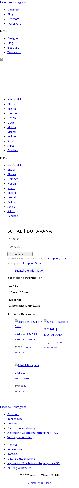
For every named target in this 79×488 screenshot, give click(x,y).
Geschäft (13, 19)
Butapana (53, 258)
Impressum (14, 419)
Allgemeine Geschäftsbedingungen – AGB (33, 432)
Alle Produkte (15, 99)
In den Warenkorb (20, 254)
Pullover (12, 136)
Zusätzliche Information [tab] (29, 270)
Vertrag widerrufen (19, 437)
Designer (13, 9)
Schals (11, 141)
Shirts (11, 145)
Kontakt (12, 423)
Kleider (11, 127)
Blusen (11, 108)
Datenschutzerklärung (21, 428)
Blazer (11, 104)
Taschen (12, 150)
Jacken (11, 122)
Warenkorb (14, 23)
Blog (10, 14)
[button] (39, 31)
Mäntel (11, 132)
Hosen (11, 118)
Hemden (12, 113)
